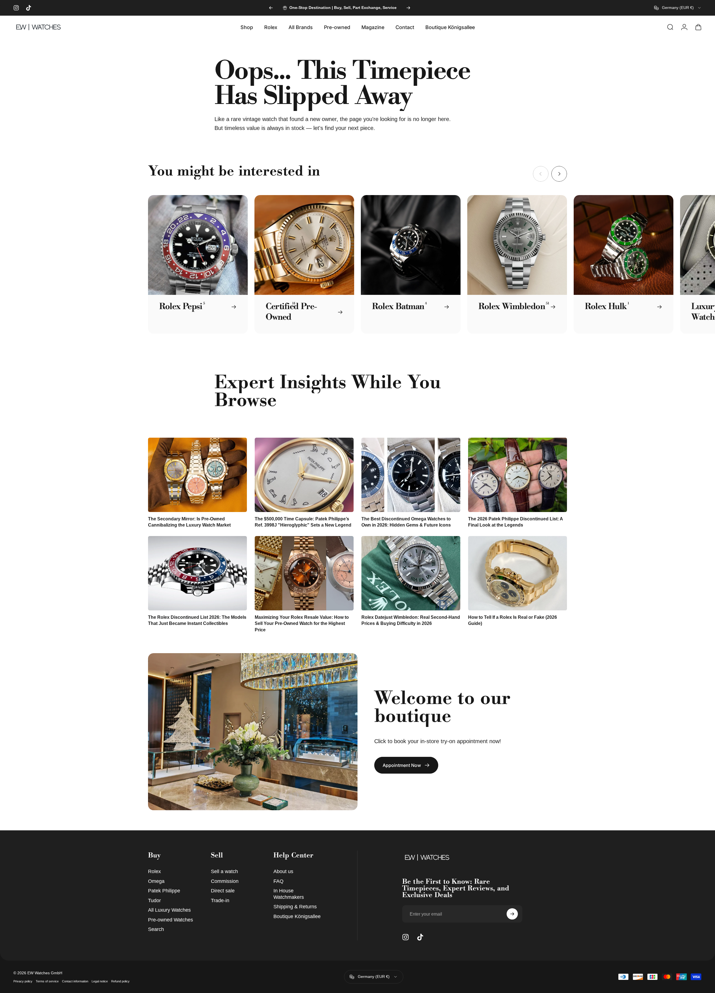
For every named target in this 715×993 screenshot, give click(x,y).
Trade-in (220, 900)
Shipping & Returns (295, 906)
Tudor (154, 900)
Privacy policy (22, 981)
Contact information (75, 981)
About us (283, 871)
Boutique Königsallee (297, 916)
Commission (225, 881)
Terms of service (47, 981)
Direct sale (223, 891)
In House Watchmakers (288, 894)
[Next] (408, 8)
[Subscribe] (512, 913)
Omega (156, 881)
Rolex (154, 871)
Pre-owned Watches (170, 920)
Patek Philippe (164, 891)
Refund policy (120, 981)
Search (156, 929)
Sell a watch (224, 871)
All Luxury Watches (169, 910)
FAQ (278, 881)
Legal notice (100, 981)
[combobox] (678, 8)
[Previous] (271, 8)
